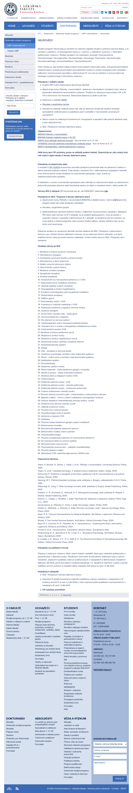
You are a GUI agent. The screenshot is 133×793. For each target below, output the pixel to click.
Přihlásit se (13, 112)
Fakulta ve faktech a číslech (18, 622)
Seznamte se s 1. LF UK (45, 612)
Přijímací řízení (12, 62)
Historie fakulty (12, 625)
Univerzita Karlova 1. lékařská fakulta (70, 789)
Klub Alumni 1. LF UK (44, 731)
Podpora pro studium (73, 675)
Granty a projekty (71, 735)
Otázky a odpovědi (43, 662)
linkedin (102, 12)
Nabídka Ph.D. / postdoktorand (19, 83)
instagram (117, 12)
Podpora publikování (73, 764)
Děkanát (10, 615)
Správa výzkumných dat (74, 739)
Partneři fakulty (103, 670)
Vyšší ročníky (69, 615)
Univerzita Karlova (33, 13)
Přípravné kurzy (42, 642)
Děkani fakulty (12, 628)
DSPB (64, 100)
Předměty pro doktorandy (16, 72)
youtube (113, 12)
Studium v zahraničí (72, 690)
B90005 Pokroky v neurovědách (52, 134)
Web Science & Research (75, 729)
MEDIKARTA (69, 687)
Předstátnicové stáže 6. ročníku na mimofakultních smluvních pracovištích (75, 650)
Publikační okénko (72, 761)
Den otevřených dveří (44, 615)
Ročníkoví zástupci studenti (76, 627)
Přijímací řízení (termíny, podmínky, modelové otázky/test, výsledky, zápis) (47, 627)
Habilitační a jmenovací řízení (76, 748)
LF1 (39, 34)
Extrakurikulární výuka (73, 671)
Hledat (125, 7)
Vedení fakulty (12, 612)
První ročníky (69, 612)
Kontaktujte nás (15, 136)
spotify (121, 12)
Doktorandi (68, 26)
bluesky (106, 12)
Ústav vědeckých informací (76, 774)
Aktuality (9, 35)
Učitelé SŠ (108, 18)
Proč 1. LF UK (41, 618)
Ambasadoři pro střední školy (48, 652)
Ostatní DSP (13, 51)
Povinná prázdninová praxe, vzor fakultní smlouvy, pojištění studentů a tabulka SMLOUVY (77, 665)
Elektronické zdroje (72, 767)
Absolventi (90, 26)
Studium (9, 67)
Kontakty (125, 3)
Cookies (115, 789)
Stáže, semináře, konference (76, 732)
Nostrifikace (40, 633)
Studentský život (42, 655)
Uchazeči (28, 26)
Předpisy (105, 3)
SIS (119, 3)
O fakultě (12, 18)
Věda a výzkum (115, 26)
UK (111, 3)
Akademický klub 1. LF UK (17, 638)
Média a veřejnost (67, 18)
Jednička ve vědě (71, 725)
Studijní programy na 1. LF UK (19, 618)
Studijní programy (43, 622)
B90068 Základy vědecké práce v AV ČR (56, 137)
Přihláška (85, 12)
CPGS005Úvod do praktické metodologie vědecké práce (64, 144)
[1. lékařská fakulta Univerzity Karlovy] (24, 8)
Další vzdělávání (90, 18)
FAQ (66, 709)
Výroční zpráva (12, 631)
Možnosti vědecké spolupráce (77, 745)
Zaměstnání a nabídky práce (47, 735)
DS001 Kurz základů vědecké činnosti (55, 141)
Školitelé (9, 56)
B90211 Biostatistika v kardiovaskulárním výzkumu (61, 147)
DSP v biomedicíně (16, 46)
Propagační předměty (73, 700)
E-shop (95, 12)
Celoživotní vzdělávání (44, 738)
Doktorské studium (43, 741)
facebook (110, 12)
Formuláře (9, 88)
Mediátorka (69, 618)
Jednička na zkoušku (44, 646)
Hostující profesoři (72, 758)
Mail (115, 3)
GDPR (123, 789)
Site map (9, 788)
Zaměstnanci (28, 18)
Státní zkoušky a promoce (75, 657)
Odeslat (119, 779)
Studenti (47, 26)
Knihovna (68, 684)
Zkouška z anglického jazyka (55, 104)
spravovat (67, 595)
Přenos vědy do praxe (73, 742)
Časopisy (10, 635)
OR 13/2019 (54, 167)
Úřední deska (46, 18)
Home (11, 26)
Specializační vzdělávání (45, 728)
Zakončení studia (13, 77)
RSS (17, 788)
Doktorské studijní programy (18, 40)
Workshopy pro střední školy (47, 649)
